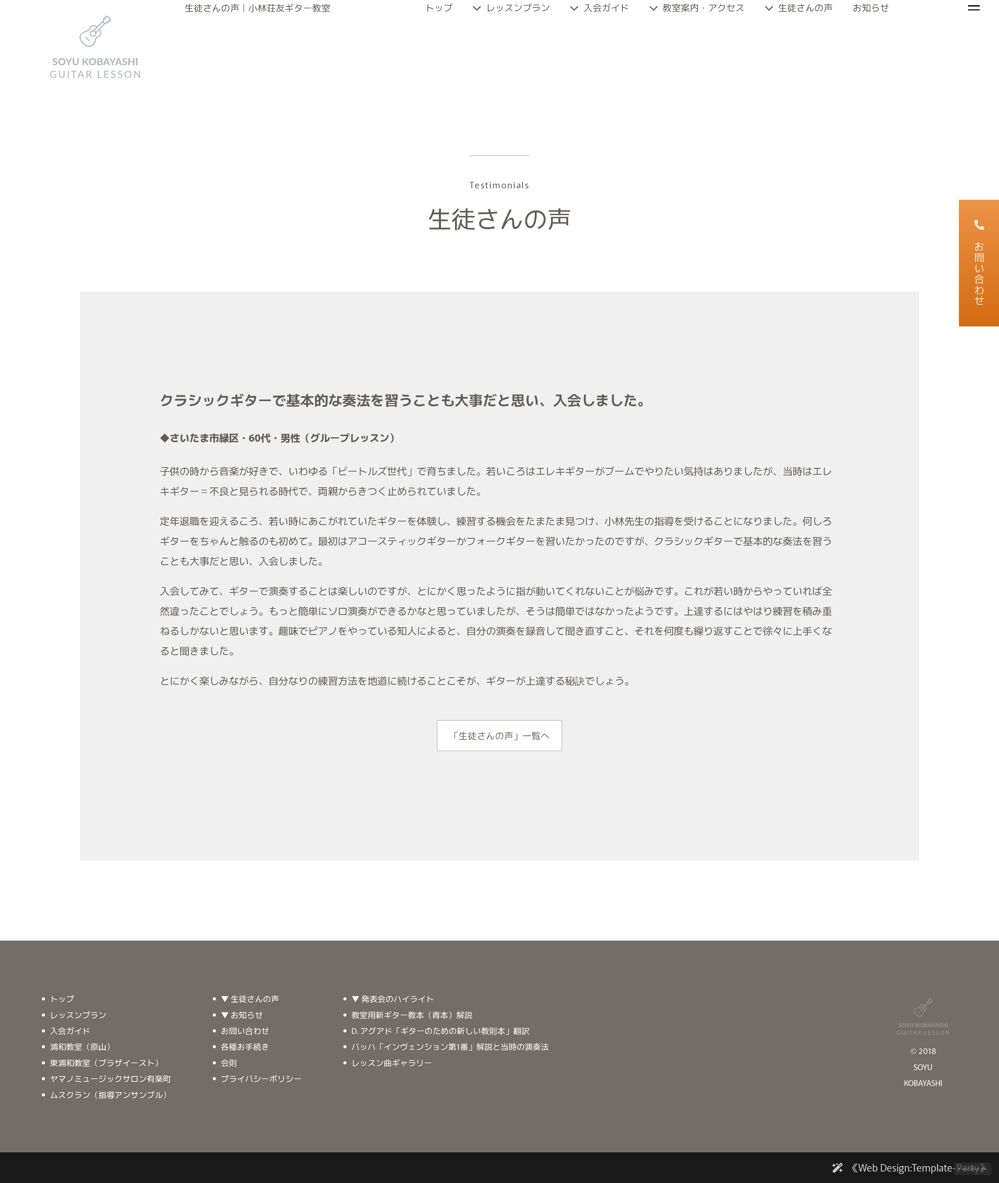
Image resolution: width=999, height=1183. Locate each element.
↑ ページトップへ (972, 1169)
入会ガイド (70, 1030)
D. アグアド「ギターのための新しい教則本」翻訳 (440, 1030)
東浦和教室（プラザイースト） (106, 1062)
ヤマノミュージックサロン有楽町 (110, 1078)
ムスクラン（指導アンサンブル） (110, 1094)
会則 (229, 1062)
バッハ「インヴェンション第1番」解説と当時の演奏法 (450, 1046)
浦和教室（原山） (82, 1046)
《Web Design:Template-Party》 (918, 1167)
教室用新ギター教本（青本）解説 (411, 1014)
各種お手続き (245, 1046)
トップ (62, 998)
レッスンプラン (78, 1014)
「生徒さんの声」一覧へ (500, 735)
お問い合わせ (979, 273)
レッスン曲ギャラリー (391, 1062)
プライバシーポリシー (261, 1078)
